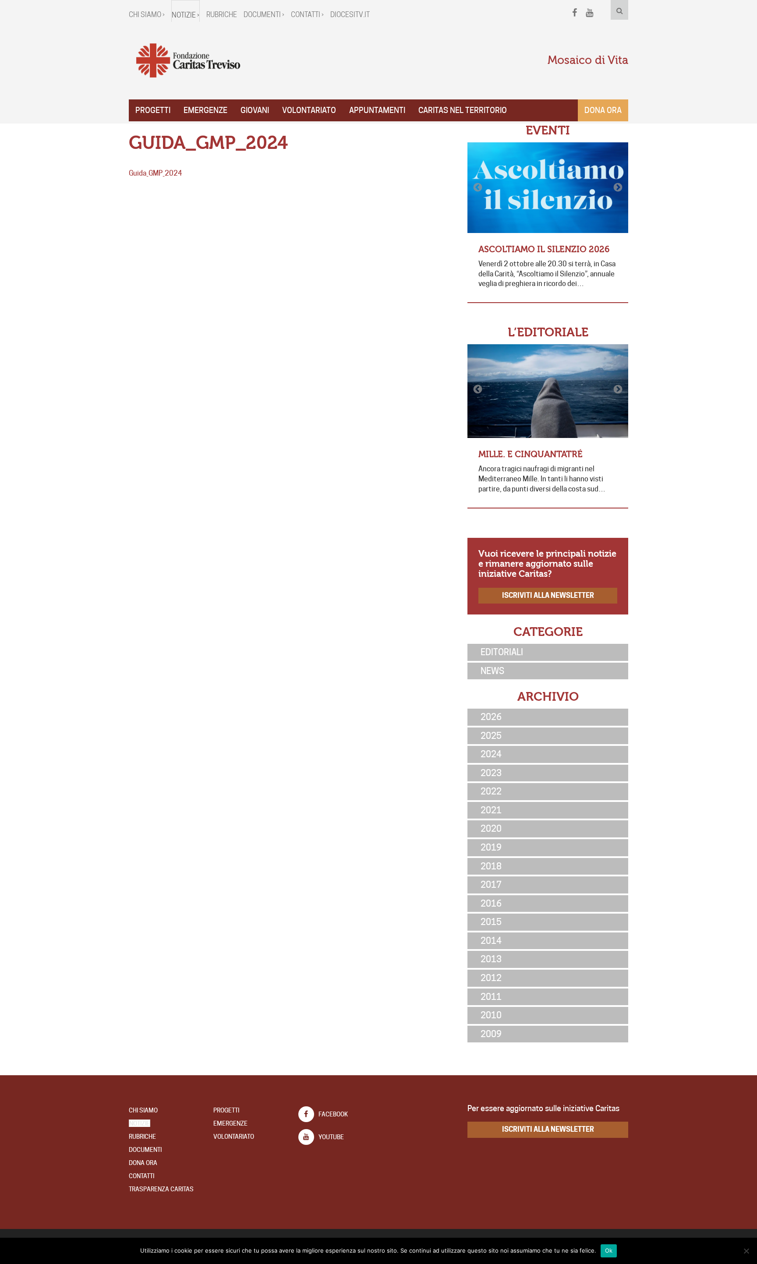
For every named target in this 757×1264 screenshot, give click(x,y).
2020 (491, 828)
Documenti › (264, 15)
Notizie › (185, 15)
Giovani (255, 110)
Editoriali (502, 652)
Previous (478, 187)
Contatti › (307, 15)
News (492, 671)
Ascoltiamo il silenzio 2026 (544, 249)
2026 (491, 717)
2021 (491, 810)
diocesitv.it (350, 15)
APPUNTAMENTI (377, 110)
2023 (491, 773)
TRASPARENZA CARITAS (161, 1189)
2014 (491, 941)
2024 (491, 754)
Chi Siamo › (147, 15)
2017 (491, 884)
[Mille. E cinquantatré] (547, 391)
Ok (609, 1250)
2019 (491, 847)
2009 (491, 1034)
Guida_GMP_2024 (155, 173)
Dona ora (603, 110)
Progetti (152, 110)
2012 (491, 978)
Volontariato (309, 110)
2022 (491, 791)
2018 (491, 866)
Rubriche (221, 15)
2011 (491, 997)
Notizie (139, 1123)
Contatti (141, 1175)
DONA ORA (143, 1162)
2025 (491, 736)
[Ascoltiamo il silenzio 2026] (547, 187)
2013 (491, 959)
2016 (491, 903)
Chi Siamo (143, 1110)
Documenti (145, 1149)
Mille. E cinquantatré (530, 454)
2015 (491, 922)
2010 (491, 1015)
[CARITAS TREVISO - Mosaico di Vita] (188, 61)
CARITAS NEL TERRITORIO (462, 110)
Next (617, 187)
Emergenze (205, 110)
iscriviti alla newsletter (548, 595)
